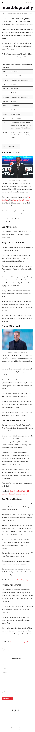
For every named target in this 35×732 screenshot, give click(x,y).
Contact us (6, 729)
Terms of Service (27, 729)
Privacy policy (19, 729)
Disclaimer (12, 729)
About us (28, 727)
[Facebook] (3, 649)
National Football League (20, 200)
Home (3, 13)
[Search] (26, 2)
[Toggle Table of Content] (17, 146)
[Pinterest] (9, 649)
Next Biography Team (9, 24)
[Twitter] (6, 649)
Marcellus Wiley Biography (19, 580)
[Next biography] (17, 8)
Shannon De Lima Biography (19, 642)
